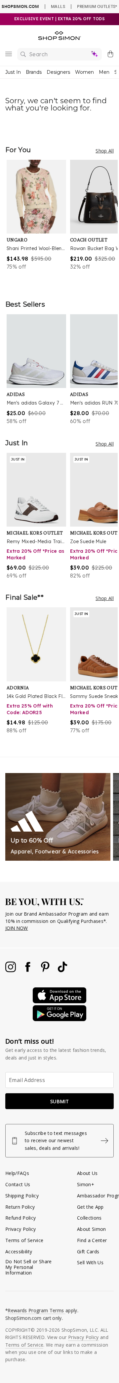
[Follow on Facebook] (28, 970)
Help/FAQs (17, 1173)
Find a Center (92, 1240)
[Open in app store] (59, 1001)
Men (104, 72)
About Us (87, 1173)
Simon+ (85, 1184)
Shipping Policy (22, 1195)
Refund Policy (20, 1218)
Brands (34, 72)
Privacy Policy (20, 1229)
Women (84, 72)
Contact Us (17, 1184)
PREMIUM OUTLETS (97, 6)
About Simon (91, 1229)
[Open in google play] (59, 1019)
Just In (13, 72)
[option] (38, 223)
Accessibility (18, 1251)
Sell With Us (90, 1262)
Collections (89, 1218)
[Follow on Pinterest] (46, 970)
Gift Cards (88, 1251)
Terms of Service (24, 1240)
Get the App (90, 1207)
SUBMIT (59, 1101)
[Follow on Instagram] (11, 970)
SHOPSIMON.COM (20, 6)
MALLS (58, 6)
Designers (58, 72)
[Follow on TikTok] (62, 970)
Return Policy (20, 1207)
